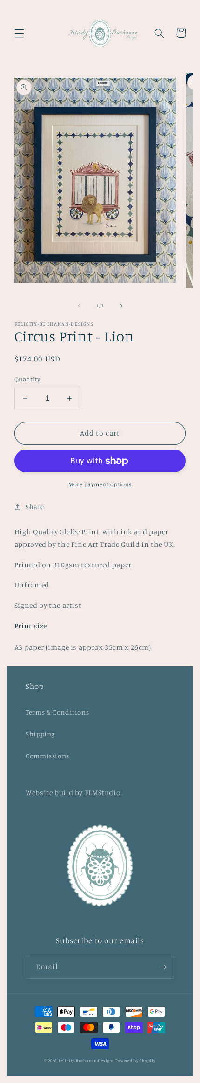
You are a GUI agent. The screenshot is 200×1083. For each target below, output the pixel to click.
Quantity (27, 379)
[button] (19, 33)
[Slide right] (121, 305)
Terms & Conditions (57, 712)
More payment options (100, 484)
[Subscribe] (163, 967)
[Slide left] (79, 305)
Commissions (47, 756)
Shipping (40, 734)
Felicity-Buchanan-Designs (86, 1060)
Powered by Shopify (135, 1060)
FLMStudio (103, 792)
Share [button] (35, 507)
